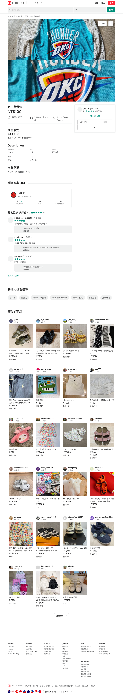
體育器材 (83, 669)
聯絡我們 (35, 686)
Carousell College (14, 654)
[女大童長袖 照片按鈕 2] (61, 81)
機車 (63, 663)
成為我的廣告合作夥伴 (66, 686)
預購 (63, 649)
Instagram (11, 649)
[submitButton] (111, 9)
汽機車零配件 (66, 658)
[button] (43, 196)
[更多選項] (10, 362)
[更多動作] (110, 23)
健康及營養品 (85, 664)
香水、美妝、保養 (31, 651)
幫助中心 (28, 686)
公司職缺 (55, 686)
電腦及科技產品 (86, 646)
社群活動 (65, 654)
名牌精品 (29, 654)
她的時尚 (29, 649)
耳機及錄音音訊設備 (87, 651)
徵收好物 (65, 651)
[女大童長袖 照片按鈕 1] (61, 39)
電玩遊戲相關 (85, 671)
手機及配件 (84, 649)
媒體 (41, 686)
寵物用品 (47, 654)
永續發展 (47, 686)
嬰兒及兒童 (47, 651)
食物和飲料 (84, 667)
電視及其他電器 (49, 649)
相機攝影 (102, 646)
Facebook (11, 646)
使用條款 (78, 686)
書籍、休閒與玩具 (105, 654)
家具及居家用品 (49, 646)
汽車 (63, 656)
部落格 (10, 651)
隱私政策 (85, 686)
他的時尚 (29, 646)
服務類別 (65, 668)
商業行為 (92, 686)
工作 (63, 666)
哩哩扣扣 (65, 646)
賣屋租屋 (65, 661)
